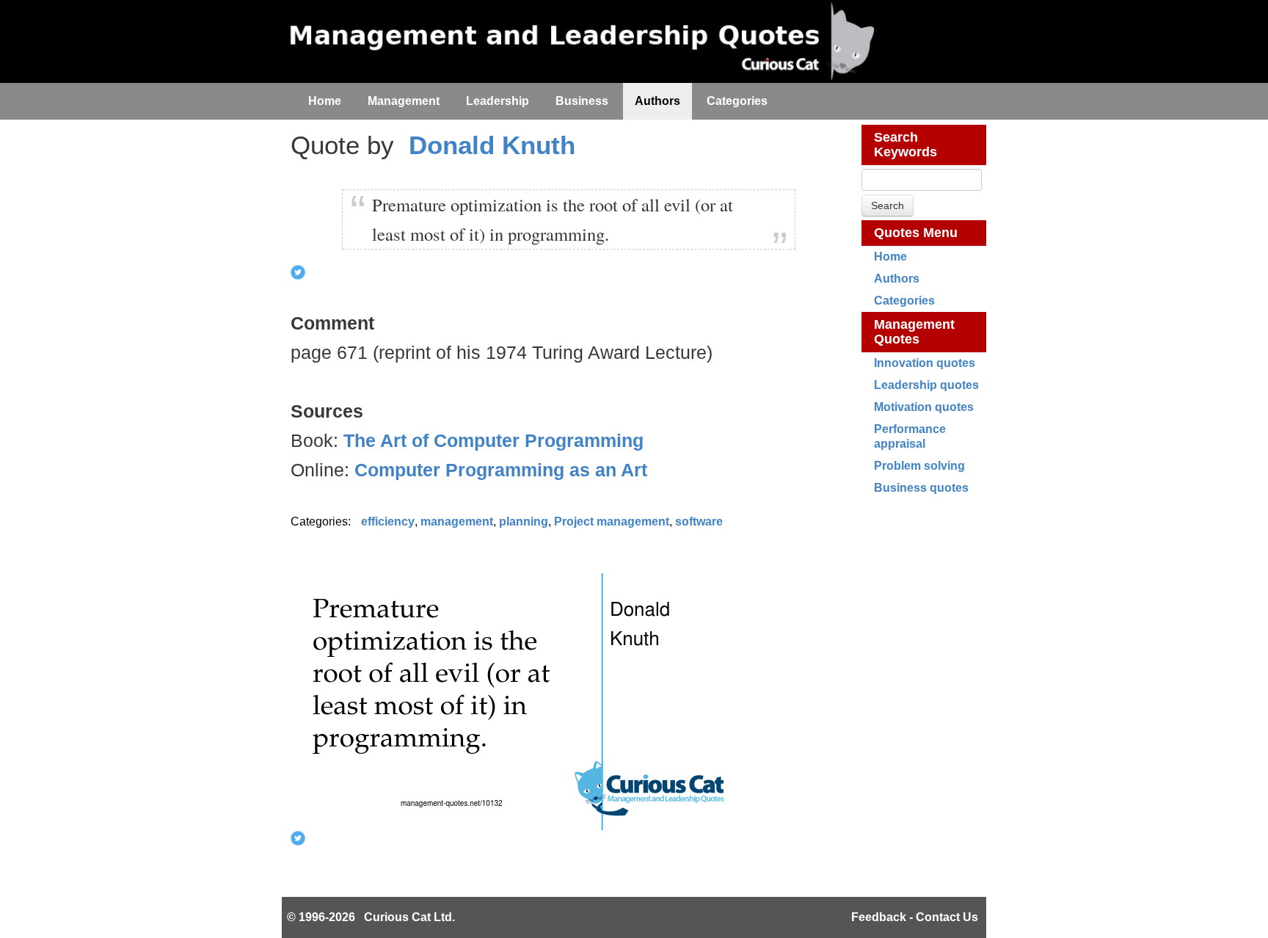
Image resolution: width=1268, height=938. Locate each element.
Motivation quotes (924, 407)
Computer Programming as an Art (500, 470)
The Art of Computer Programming (493, 441)
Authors (896, 278)
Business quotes (921, 487)
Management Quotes (914, 331)
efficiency (388, 521)
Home (890, 256)
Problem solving (919, 465)
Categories (904, 300)
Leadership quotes (926, 385)
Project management (611, 521)
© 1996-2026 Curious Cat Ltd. (371, 917)
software (699, 521)
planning (523, 521)
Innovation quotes (924, 363)
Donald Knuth (492, 145)
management (456, 521)
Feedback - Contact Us (914, 917)
